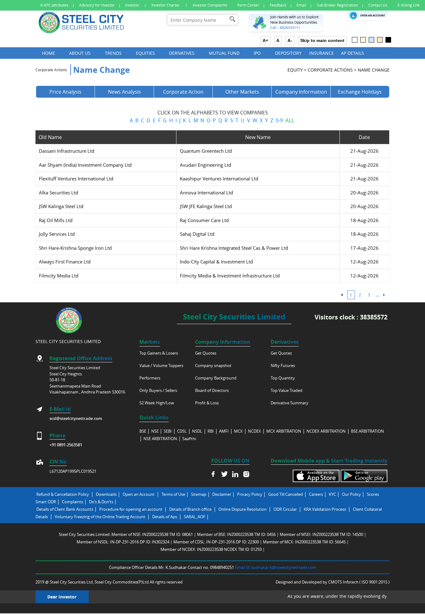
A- (289, 40)
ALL (289, 120)
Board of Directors (212, 390)
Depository (288, 53)
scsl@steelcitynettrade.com (75, 418)
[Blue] (371, 40)
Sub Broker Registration (337, 5)
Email (301, 5)
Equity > (296, 70)
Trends (113, 53)
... (377, 294)
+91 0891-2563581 (65, 445)
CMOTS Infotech (343, 582)
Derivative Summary (289, 403)
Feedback (278, 5)
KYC (332, 494)
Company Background (215, 378)
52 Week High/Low (156, 403)
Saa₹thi (189, 438)
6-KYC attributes (54, 5)
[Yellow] (363, 40)
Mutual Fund (224, 53)
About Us (80, 53)
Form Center (248, 5)
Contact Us (377, 5)
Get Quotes (205, 353)
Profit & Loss (207, 403)
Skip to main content (322, 40)
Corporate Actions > (332, 70)
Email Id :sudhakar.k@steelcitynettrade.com (275, 567)
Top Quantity (283, 378)
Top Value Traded (286, 390)
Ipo (257, 53)
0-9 (279, 120)
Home (48, 53)
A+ (265, 40)
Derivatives (181, 53)
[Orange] (380, 40)
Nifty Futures (283, 365)
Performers (149, 378)
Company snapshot (213, 365)
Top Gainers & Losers (158, 353)
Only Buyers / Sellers (158, 390)
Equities (145, 53)
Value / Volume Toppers (161, 365)
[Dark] (388, 40)
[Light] (354, 40)
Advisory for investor (97, 5)
